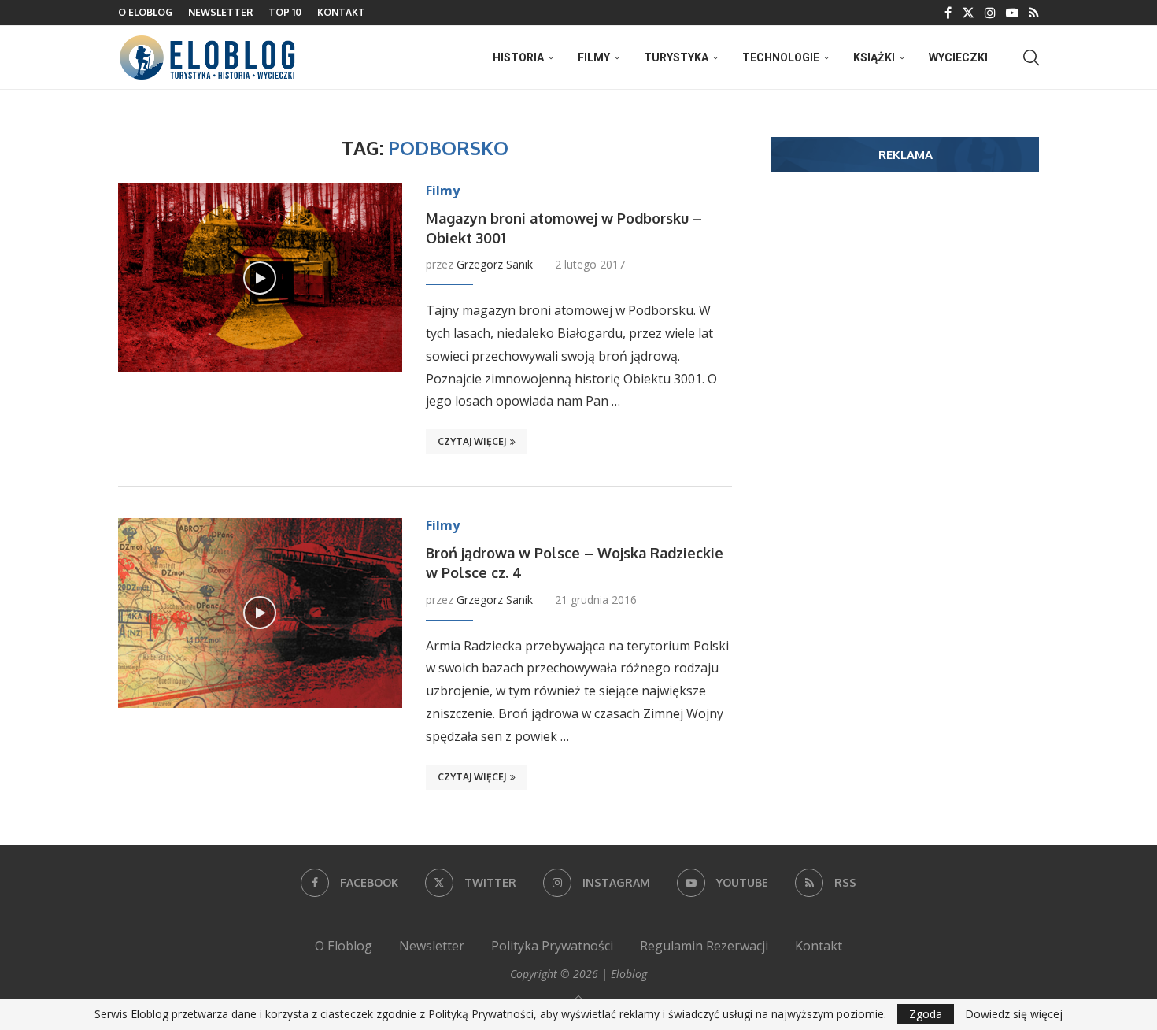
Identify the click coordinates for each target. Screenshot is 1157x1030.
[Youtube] (1012, 12)
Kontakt (341, 12)
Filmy (594, 57)
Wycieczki (958, 57)
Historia (518, 57)
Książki (874, 57)
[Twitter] (968, 12)
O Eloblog (145, 12)
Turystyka (676, 57)
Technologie (780, 57)
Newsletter (220, 12)
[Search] (1031, 57)
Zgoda (925, 1013)
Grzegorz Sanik (495, 264)
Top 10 (284, 12)
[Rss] (1034, 12)
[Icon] (259, 278)
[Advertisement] (905, 306)
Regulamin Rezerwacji (704, 945)
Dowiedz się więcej (1014, 1014)
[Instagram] (990, 12)
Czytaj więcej (472, 441)
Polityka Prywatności (552, 945)
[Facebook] (948, 12)
